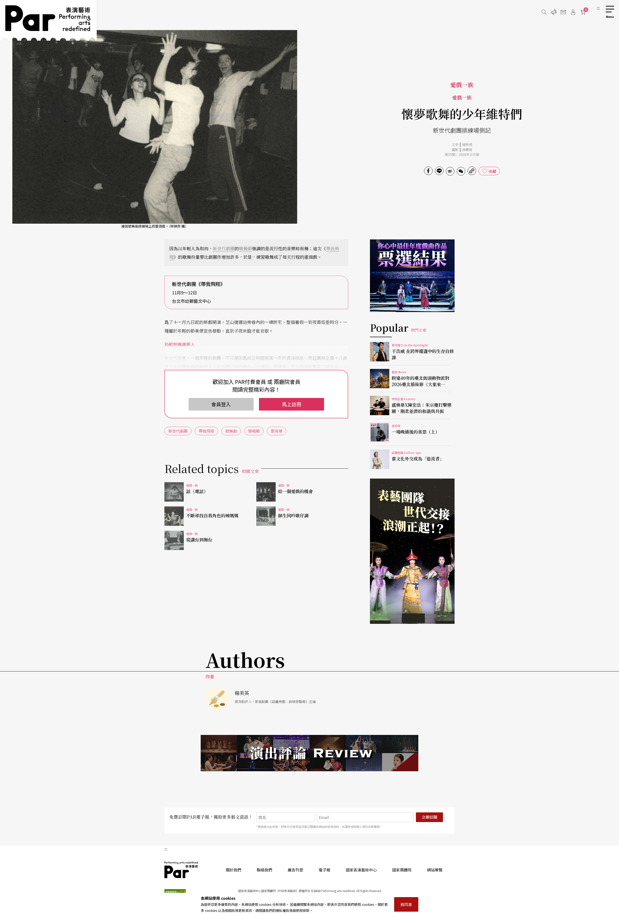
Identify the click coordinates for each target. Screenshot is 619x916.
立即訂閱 (429, 817)
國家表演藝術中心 (361, 870)
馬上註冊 (291, 404)
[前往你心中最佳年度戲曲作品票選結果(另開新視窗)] (412, 275)
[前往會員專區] (573, 12)
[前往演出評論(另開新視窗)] (309, 753)
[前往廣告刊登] (554, 12)
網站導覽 (434, 870)
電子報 (324, 870)
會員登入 (221, 404)
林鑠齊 (467, 149)
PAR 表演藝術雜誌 (181, 869)
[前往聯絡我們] (563, 12)
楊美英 (467, 144)
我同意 (406, 904)
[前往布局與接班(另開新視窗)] (412, 551)
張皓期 (254, 431)
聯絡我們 (264, 870)
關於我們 (233, 870)
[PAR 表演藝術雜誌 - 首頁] (48, 20)
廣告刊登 (295, 870)
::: (598, 8)
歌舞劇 (245, 248)
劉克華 (276, 431)
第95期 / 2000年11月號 (462, 154)
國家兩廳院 (402, 870)
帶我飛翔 (206, 431)
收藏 (492, 171)
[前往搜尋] (544, 12)
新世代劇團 (224, 248)
